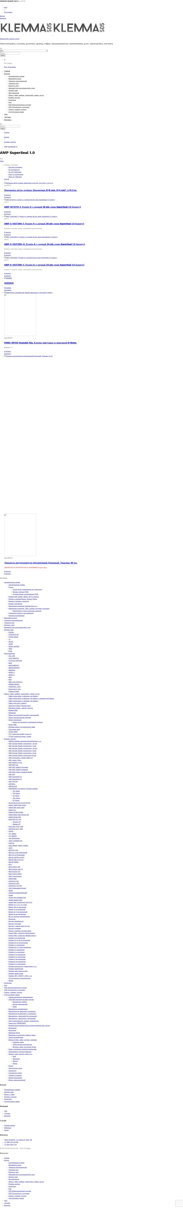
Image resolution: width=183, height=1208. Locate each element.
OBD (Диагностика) (14, 876)
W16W (10, 644)
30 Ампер (16, 795)
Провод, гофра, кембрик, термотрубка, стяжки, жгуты (26, 95)
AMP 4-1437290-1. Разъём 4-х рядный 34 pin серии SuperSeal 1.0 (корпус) (44, 264)
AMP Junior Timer (14, 760)
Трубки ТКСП (13, 732)
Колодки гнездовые (14, 924)
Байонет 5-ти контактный (16, 909)
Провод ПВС (12, 724)
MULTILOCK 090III (15, 874)
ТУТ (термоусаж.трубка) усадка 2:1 (19, 734)
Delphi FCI (12, 810)
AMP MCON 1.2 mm (15, 762)
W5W (10, 649)
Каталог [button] (7, 74)
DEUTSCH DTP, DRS (15, 829)
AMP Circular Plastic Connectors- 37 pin (22, 748)
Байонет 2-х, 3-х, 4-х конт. (17, 904)
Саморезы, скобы (18, 1042)
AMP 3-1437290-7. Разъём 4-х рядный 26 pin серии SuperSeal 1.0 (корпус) (44, 223)
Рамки (15, 1006)
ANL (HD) (11, 656)
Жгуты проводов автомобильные (19, 916)
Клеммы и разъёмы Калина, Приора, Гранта (22, 599)
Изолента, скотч (13, 86)
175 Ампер (16, 793)
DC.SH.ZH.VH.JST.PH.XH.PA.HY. (19, 803)
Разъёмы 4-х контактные (16, 952)
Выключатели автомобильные (17, 1009)
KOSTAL (11, 843)
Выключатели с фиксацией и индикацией (21, 1018)
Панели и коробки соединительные (19, 931)
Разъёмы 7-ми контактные (17, 959)
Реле (9, 102)
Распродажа (12, 100)
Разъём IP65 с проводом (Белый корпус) (21, 933)
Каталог (2, 16)
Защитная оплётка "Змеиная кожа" (19, 706)
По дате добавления (14, 172)
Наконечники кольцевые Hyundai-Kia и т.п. (22, 606)
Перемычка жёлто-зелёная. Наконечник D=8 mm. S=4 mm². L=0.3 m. (40, 190)
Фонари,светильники (15, 1078)
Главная (7, 71)
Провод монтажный (14, 720)
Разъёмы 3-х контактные (16, 950)
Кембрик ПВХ (13, 710)
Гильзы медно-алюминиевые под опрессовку (27, 589)
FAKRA (10, 831)
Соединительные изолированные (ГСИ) (25, 594)
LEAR (10, 848)
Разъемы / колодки (10, 1097)
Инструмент (12, 1030)
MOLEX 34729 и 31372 (16, 857)
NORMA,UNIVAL (13, 684)
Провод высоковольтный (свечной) (19, 717)
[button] (7, 195)
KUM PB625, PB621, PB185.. (18, 845)
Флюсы (15, 1063)
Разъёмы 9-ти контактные (16, 964)
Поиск (3, 55)
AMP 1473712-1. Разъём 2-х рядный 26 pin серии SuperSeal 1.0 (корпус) (42, 207)
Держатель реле (13, 83)
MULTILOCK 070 (14, 871)
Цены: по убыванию (15, 177)
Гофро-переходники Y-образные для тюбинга (23, 696)
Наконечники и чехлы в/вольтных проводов (27, 611)
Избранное (7, 1128)
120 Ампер (16, 791)
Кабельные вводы (14, 1033)
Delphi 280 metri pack (16, 807)
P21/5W (11, 632)
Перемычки (12, 713)
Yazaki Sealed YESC (15, 900)
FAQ (6, 114)
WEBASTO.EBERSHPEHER (17, 893)
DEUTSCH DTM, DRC (15, 826)
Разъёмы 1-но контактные (16, 938)
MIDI (10, 677)
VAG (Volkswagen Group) (17, 888)
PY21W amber (13, 637)
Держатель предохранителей (17, 81)
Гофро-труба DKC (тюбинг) (17, 703)
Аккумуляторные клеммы (16, 585)
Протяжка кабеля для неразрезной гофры (21, 727)
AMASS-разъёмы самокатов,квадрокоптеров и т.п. (24, 741)
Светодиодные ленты (15, 1068)
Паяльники (16, 1059)
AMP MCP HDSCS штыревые (18, 769)
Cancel (6, 179)
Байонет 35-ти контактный (17, 907)
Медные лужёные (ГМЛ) (21, 592)
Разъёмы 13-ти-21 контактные (18, 942)
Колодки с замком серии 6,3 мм (19, 926)
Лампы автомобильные (15, 1037)
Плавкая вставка (13, 691)
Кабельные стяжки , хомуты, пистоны (20, 708)
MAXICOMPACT (13, 665)
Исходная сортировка (15, 167)
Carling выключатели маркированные (20, 997)
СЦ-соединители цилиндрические (19, 978)
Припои (15, 1061)
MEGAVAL (11, 670)
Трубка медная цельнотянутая (22, 1044)
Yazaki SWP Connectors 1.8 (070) (20, 902)
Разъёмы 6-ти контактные (16, 957)
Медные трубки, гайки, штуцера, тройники (22, 1040)
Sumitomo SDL (13, 883)
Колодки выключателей (15, 921)
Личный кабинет (9, 1125)
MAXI (10, 663)
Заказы (6, 1130)
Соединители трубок (15, 1073)
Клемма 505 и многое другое (9, 39)
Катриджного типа (14, 689)
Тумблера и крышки (15, 1075)
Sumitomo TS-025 (15, 886)
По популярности (14, 170)
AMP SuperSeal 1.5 (15, 779)
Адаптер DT (17, 822)
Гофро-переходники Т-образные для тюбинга (23, 701)
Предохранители (13, 93)
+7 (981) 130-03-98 (11, 1142)
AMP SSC (11, 774)
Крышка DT (17, 824)
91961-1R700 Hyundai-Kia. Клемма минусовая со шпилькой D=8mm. (40, 342)
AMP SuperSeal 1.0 (15, 777)
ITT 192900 (12, 836)
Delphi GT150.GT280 (15, 812)
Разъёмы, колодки (14, 97)
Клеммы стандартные (15, 604)
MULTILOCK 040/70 (15, 869)
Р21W (10, 651)
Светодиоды (12, 1070)
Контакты (3, 18)
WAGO (10, 890)
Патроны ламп (13, 90)
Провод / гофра (9, 1094)
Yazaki (10, 895)
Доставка (7, 117)
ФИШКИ (9, 283)
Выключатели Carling (20, 1002)
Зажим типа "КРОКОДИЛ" (17, 1023)
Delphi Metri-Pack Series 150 (18, 815)
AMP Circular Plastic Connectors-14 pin (22, 755)
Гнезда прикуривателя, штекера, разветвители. (23, 1021)
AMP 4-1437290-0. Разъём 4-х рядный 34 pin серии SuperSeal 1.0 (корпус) (44, 244)
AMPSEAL (11, 784)
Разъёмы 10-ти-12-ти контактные (19, 940)
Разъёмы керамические (15, 969)
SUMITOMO (12, 878)
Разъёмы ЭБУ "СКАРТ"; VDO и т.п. (20, 976)
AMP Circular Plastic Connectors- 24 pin (22, 743)
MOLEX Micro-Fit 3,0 (15, 860)
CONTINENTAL (13, 658)
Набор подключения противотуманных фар (22, 1049)
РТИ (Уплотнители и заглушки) (18, 107)
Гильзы (10, 587)
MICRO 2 (11, 672)
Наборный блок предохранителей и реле (21, 88)
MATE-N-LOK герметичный (17, 852)
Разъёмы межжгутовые (15, 973)
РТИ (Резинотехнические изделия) (19, 105)
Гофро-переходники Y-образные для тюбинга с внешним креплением (31, 698)
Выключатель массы (14, 78)
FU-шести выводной (15, 660)
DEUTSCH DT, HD (14, 819)
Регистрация (8, 12)
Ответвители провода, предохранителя (20, 613)
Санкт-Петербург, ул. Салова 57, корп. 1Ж (18, 1140)
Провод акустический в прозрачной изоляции (28, 722)
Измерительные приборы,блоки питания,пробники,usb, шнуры (29, 1025)
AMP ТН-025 (13, 781)
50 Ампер (16, 800)
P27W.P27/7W (13, 634)
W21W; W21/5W (13, 646)
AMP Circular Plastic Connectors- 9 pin (22, 753)
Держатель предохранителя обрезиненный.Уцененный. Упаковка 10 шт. (40, 562)
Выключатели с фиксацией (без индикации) (22, 1016)
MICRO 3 (11, 675)
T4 (9, 639)
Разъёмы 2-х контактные (16, 945)
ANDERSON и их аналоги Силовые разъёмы (23, 788)
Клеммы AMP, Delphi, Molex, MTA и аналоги (23, 596)
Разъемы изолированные (16, 615)
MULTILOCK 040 (14, 867)
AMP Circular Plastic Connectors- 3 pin (22, 746)
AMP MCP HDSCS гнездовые (18, 767)
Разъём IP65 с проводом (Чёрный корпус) (22, 935)
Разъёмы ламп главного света (18, 971)
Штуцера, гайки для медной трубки (24, 1047)
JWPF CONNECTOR (15, 841)
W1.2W (10, 641)
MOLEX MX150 (13, 862)
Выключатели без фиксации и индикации (22, 1011)
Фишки (10, 980)
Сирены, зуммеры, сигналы (17, 109)
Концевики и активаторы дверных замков (22, 1035)
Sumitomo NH (13, 881)
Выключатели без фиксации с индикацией (22, 1014)
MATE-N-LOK (13, 850)
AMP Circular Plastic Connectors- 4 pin (22, 750)
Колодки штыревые (14, 928)
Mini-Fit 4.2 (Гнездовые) (16, 855)
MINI (10, 679)
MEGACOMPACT (14, 668)
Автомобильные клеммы (16, 76)
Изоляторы (11, 919)
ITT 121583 (12, 833)
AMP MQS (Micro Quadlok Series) (20, 772)
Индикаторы (12, 1028)
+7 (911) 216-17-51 (10, 1144)
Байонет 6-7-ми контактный (17, 912)
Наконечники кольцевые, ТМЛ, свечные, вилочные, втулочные (28, 608)
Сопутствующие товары (16, 112)
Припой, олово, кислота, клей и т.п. (20, 1054)
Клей (14, 1056)
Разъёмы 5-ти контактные (16, 954)
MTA (10, 864)
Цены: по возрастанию (15, 174)
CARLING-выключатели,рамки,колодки (21, 999)
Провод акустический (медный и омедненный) (23, 715)
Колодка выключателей (20, 1004)
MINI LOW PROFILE (15, 682)
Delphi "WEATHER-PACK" (17, 805)
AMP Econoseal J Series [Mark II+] (20, 758)
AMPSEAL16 (12, 786)
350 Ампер (16, 798)
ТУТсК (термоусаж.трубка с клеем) (19, 736)
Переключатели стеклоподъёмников (19, 1052)
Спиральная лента (14, 729)
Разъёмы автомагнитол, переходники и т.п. (22, 966)
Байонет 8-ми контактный (17, 914)
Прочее (10, 1066)
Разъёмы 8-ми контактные (17, 961)
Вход (5, 7)
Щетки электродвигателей (16, 1080)
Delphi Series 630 (14, 817)
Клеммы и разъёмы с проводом (18, 601)
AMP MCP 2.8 (13, 765)
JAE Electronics (14, 838)
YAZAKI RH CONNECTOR (17, 897)
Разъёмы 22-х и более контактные (19, 947)
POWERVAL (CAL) (14, 686)
